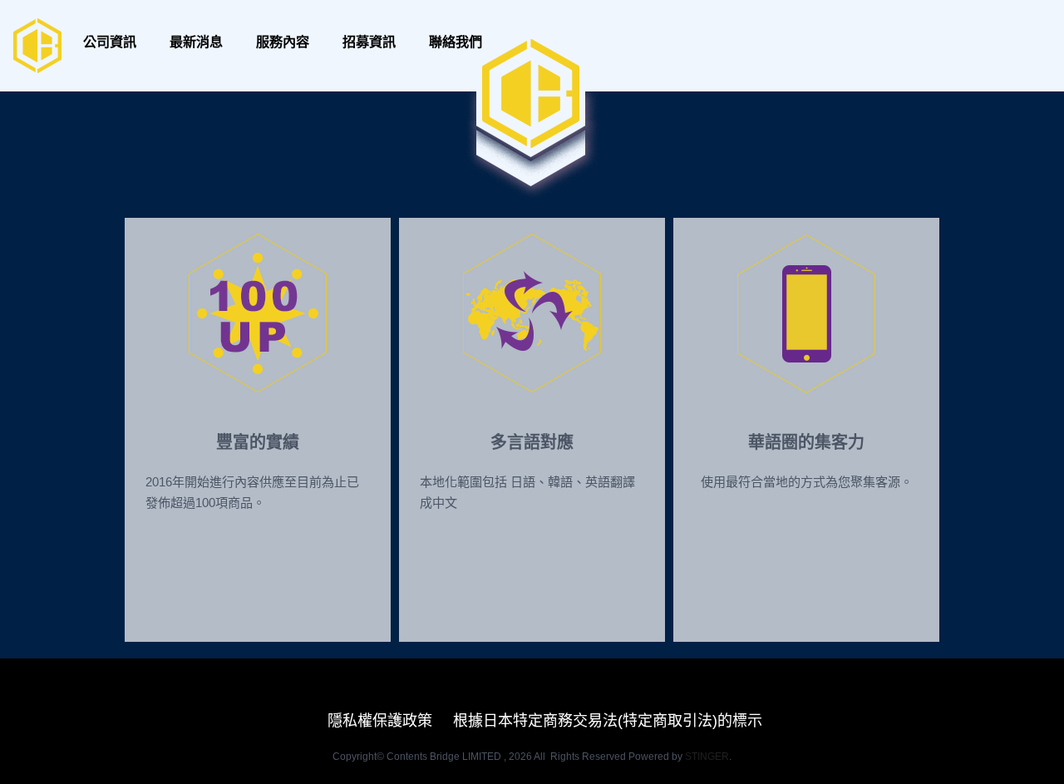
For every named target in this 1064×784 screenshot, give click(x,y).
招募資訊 (369, 41)
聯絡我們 (455, 41)
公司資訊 (109, 41)
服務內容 (282, 41)
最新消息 (196, 41)
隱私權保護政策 (380, 721)
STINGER (707, 756)
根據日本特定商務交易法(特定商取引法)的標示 (607, 721)
